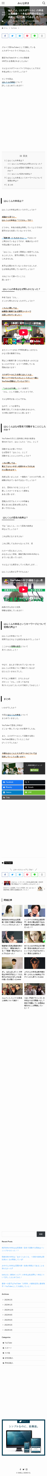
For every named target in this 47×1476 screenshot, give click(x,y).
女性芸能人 (9, 1358)
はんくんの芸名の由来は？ (22, 174)
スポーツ (8, 1348)
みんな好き (23, 3)
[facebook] (20, 1469)
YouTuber (8, 21)
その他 (7, 1353)
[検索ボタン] (44, 3)
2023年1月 (8, 1305)
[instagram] (26, 1469)
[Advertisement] (23, 119)
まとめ (10, 185)
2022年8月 (8, 1315)
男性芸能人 (9, 1363)
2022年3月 (8, 1330)
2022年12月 (8, 1310)
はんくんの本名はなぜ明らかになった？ (27, 164)
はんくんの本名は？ (16, 160)
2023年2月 (8, 1300)
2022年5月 (8, 1325)
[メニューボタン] (3, 3)
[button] (5, 36)
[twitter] (23, 1469)
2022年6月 (8, 1320)
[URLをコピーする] (42, 36)
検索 (41, 1234)
